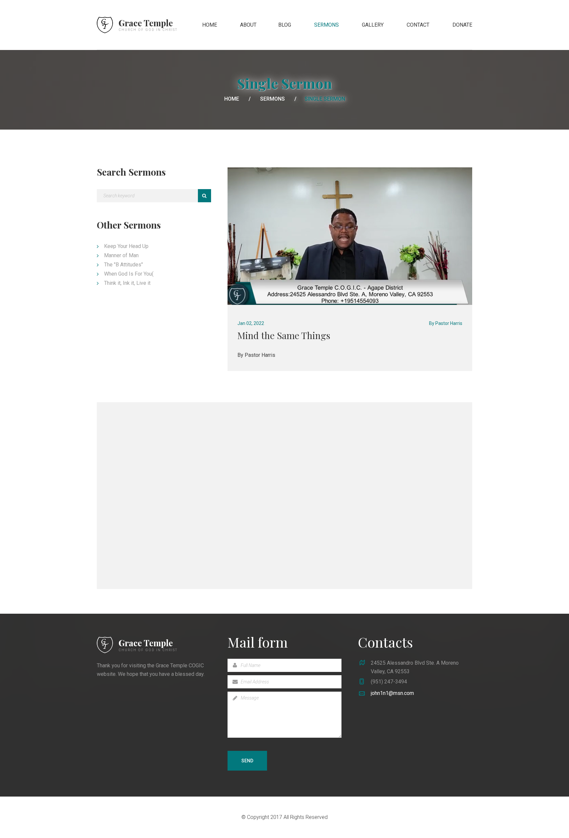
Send (247, 760)
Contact (418, 25)
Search (204, 195)
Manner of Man (121, 255)
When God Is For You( (128, 274)
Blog (284, 25)
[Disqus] (284, 494)
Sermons (326, 25)
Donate (462, 25)
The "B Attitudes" (123, 264)
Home (209, 25)
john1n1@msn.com (392, 693)
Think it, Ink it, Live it (127, 283)
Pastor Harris (448, 323)
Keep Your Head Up (126, 246)
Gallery (373, 25)
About (248, 25)
